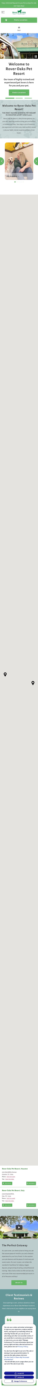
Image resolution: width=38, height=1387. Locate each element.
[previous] (2, 46)
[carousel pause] (36, 56)
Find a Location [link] (20, 20)
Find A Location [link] (19, 92)
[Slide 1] (9, 98)
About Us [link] (19, 1283)
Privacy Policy (23, 1346)
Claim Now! (20, 6)
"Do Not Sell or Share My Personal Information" (16, 1358)
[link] (19, 12)
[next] (35, 46)
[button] (3, 12)
